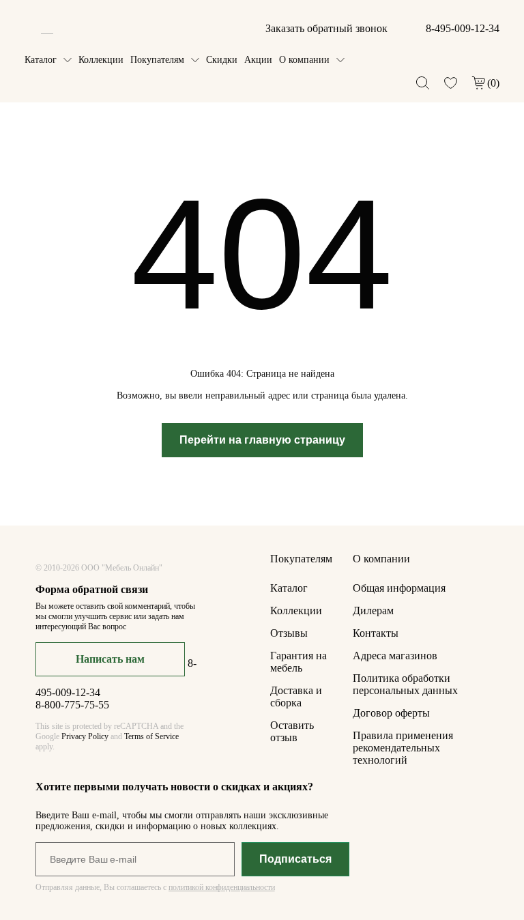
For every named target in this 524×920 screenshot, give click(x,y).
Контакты (375, 633)
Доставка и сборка (296, 696)
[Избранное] (450, 82)
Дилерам (373, 610)
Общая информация (399, 588)
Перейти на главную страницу (262, 440)
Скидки (221, 60)
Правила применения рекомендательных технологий (403, 748)
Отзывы (289, 633)
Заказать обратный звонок (326, 28)
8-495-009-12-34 (462, 28)
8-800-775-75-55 (72, 704)
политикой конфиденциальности (222, 887)
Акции (258, 60)
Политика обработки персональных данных (405, 684)
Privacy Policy (84, 736)
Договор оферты (391, 713)
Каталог (41, 60)
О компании (304, 60)
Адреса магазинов (395, 655)
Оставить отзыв (292, 731)
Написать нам (110, 659)
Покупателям (157, 60)
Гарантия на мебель (298, 662)
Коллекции (100, 60)
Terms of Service (151, 736)
